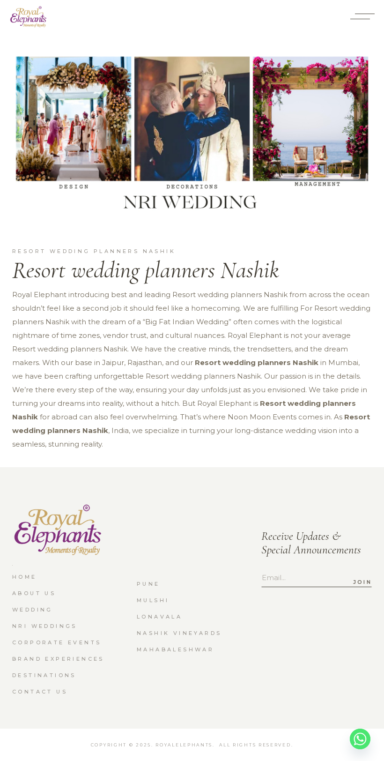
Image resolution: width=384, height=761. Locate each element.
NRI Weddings (44, 626)
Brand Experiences (58, 659)
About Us (34, 593)
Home (24, 577)
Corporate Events (56, 642)
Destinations (44, 675)
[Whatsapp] (360, 739)
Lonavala (159, 616)
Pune (148, 584)
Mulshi (153, 600)
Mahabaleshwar (175, 649)
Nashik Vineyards (179, 633)
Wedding (32, 609)
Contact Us (39, 691)
